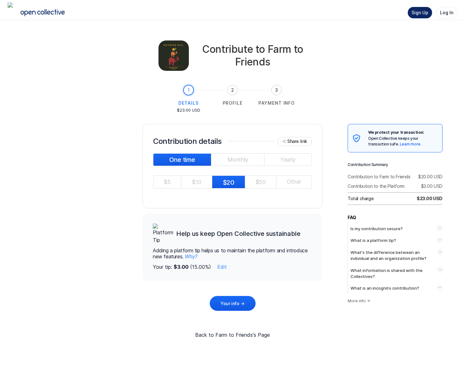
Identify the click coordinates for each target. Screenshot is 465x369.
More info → (359, 300)
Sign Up (420, 12)
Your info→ (232, 303)
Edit (222, 267)
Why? (191, 256)
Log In (446, 12)
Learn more (410, 144)
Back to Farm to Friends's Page (232, 335)
